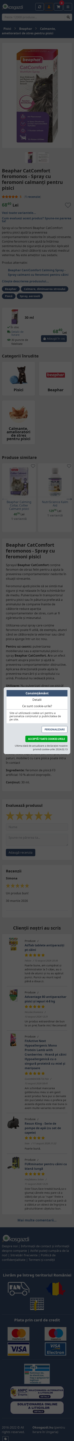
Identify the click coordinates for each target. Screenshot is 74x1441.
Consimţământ (37, 693)
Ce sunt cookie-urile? (37, 706)
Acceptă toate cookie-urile (46, 739)
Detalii (37, 700)
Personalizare (55, 729)
